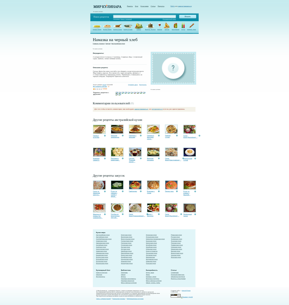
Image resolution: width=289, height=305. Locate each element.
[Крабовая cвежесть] (99, 156)
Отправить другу (133, 84)
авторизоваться (157, 109)
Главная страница (99, 43)
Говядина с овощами (132, 136)
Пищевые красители (127, 281)
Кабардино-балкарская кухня (155, 239)
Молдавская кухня (152, 259)
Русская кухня (175, 237)
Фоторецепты (100, 277)
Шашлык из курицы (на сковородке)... (98, 216)
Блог (136, 6)
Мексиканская (150, 257)
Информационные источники (135, 298)
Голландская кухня (127, 241)
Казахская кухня (151, 241)
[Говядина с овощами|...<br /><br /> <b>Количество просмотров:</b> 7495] (141, 136)
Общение (99, 274)
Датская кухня (125, 247)
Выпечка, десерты (150, 29)
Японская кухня (176, 257)
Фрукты (123, 277)
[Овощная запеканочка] (117, 133)
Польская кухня (151, 263)
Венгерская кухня (126, 237)
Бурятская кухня (126, 235)
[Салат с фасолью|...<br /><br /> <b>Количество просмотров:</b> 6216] (159, 214)
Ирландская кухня (127, 263)
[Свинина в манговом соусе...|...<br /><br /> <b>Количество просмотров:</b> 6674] (159, 136)
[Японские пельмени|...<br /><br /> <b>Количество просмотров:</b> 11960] (159, 159)
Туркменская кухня (177, 245)
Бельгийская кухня (102, 259)
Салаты (139, 29)
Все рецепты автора (100, 86)
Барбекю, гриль (191, 29)
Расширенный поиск (169, 19)
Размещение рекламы (118, 298)
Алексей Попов (186, 290)
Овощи (123, 274)
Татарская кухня (176, 241)
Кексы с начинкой (126, 19)
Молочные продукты (152, 279)
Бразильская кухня (102, 263)
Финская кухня (175, 251)
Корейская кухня (151, 247)
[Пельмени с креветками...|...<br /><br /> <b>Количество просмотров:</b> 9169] (123, 159)
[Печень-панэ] (171, 188)
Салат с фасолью (150, 215)
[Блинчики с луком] (153, 188)
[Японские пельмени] (153, 155)
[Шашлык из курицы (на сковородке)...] (99, 211)
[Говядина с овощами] (135, 133)
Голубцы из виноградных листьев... (115, 215)
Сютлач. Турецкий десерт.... (132, 160)
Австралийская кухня (118, 43)
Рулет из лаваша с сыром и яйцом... (114, 194)
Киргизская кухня (151, 243)
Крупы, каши (150, 272)
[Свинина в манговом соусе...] (153, 133)
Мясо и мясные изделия (129, 283)
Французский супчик (187, 159)
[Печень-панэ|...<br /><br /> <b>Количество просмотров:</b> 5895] (177, 191)
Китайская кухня (151, 245)
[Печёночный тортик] (190, 211)
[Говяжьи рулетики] (99, 133)
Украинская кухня (176, 249)
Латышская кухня (151, 253)
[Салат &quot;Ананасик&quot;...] (135, 211)
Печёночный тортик (187, 215)
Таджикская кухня (176, 239)
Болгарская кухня (101, 261)
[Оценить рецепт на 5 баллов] (101, 89)
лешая (104, 84)
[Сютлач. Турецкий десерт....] (135, 155)
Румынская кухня (176, 235)
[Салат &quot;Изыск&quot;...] (190, 133)
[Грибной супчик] (171, 133)
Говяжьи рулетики (96, 136)
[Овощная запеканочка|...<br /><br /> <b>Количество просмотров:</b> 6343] (123, 136)
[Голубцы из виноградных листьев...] (117, 211)
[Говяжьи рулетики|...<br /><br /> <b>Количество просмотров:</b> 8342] (105, 136)
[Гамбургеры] (135, 188)
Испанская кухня (151, 235)
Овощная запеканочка (115, 136)
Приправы (124, 272)
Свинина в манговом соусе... (150, 137)
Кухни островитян (151, 251)
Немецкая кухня (151, 261)
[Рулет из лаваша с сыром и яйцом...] (117, 188)
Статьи (153, 6)
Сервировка (175, 272)
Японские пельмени (150, 159)
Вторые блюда (107, 29)
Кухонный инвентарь (177, 274)
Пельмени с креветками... (115, 159)
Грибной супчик (167, 136)
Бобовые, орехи (151, 277)
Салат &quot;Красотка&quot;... (173, 159)
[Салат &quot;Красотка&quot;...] (171, 155)
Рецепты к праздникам (178, 279)
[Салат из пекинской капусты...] (99, 188)
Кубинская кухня (151, 249)
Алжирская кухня (101, 241)
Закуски (167, 29)
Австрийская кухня (102, 237)
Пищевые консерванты (128, 279)
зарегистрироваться (185, 6)
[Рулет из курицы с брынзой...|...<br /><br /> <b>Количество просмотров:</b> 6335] (195, 192)
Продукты (161, 6)
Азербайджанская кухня (104, 239)
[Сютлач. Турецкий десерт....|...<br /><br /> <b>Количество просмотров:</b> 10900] (141, 159)
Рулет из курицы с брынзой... (186, 193)
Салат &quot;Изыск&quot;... (190, 136)
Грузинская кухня (126, 245)
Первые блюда (97, 29)
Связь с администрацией (103, 298)
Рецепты (130, 6)
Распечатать (143, 84)
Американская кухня (102, 243)
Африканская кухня (102, 253)
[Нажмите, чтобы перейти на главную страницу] (107, 7)
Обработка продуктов (178, 277)
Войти (173, 6)
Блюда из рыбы (128, 29)
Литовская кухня (151, 255)
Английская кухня (101, 245)
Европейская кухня (127, 253)
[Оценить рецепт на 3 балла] (97, 89)
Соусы (183, 29)
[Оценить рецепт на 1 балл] (94, 89)
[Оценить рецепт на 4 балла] (99, 89)
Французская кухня (177, 253)
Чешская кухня (175, 255)
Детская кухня (125, 249)
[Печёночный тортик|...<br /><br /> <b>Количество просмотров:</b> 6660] (195, 214)
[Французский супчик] (190, 156)
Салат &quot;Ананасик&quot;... (137, 215)
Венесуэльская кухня (127, 239)
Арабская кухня (101, 247)
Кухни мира (144, 6)
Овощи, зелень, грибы (153, 283)
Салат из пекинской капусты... (96, 193)
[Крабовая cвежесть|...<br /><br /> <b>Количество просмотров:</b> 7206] (105, 159)
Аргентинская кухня (102, 249)
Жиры (148, 274)
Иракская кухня (126, 261)
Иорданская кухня (127, 259)
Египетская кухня (126, 255)
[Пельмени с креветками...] (117, 155)
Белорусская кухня (102, 257)
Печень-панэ (169, 191)
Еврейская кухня (126, 251)
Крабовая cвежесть (96, 159)
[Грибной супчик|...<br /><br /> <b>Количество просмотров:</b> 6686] (177, 136)
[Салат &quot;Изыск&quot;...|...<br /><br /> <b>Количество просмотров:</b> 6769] (199, 136)
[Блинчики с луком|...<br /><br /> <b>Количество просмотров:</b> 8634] (159, 191)
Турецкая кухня (176, 243)
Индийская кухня (126, 257)
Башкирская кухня (102, 255)
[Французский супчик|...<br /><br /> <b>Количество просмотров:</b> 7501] (195, 159)
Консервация (175, 29)
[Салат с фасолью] (153, 211)
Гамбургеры (133, 191)
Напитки (159, 29)
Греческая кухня (126, 243)
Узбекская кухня (176, 247)
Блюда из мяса (117, 29)
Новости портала (101, 272)
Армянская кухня (101, 251)
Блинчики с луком (151, 192)
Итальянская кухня (152, 237)
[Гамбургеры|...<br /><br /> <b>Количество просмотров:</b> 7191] (141, 191)
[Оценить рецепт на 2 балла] (96, 89)
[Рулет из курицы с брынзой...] (190, 188)
